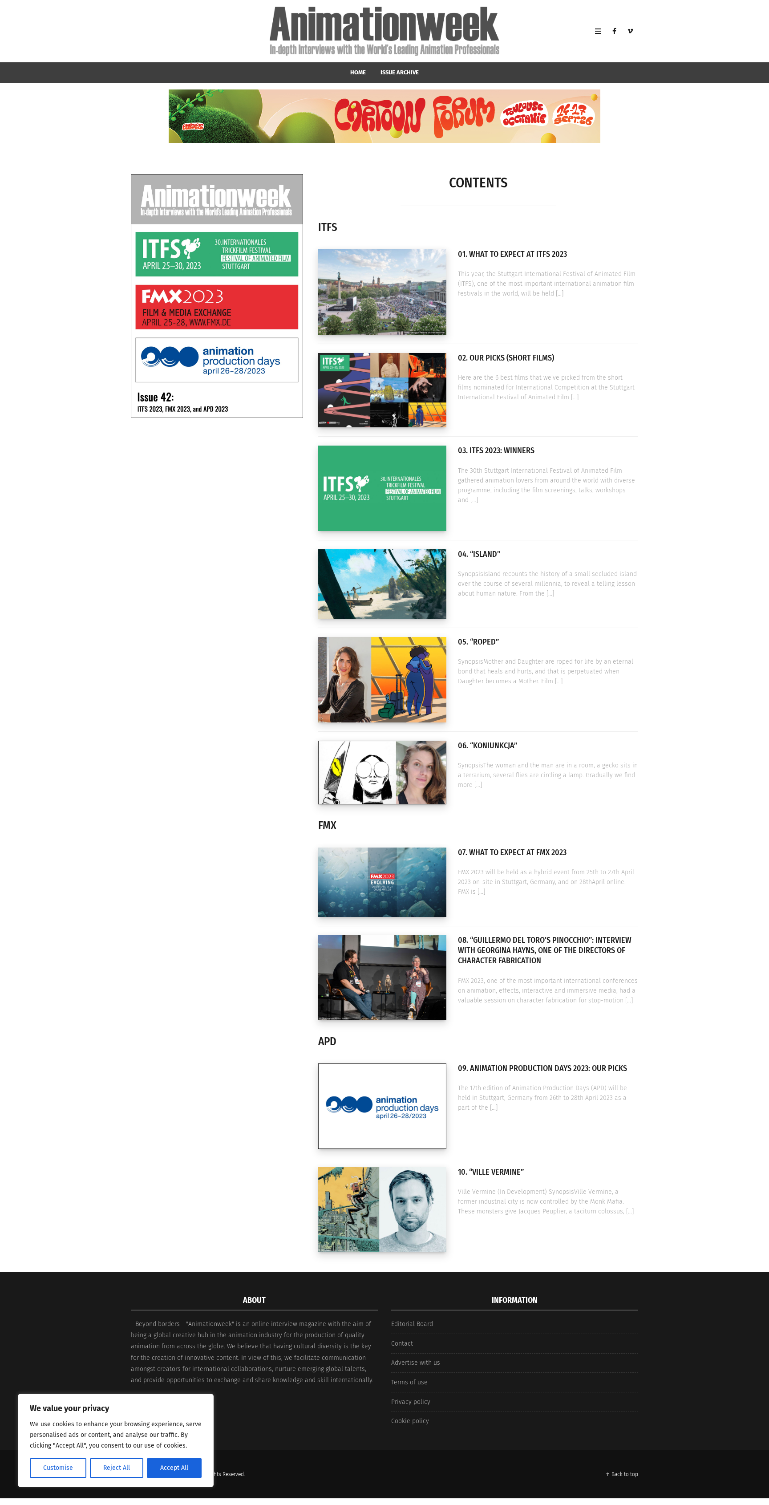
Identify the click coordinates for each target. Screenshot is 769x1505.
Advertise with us (415, 1363)
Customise (58, 1468)
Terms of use (409, 1382)
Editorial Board (412, 1324)
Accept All (174, 1468)
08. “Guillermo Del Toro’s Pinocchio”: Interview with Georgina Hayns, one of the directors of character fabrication (544, 950)
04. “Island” (479, 554)
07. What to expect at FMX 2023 (512, 852)
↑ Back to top (621, 1474)
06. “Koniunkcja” (487, 745)
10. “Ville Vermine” (491, 1172)
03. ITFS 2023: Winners (496, 450)
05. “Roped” (478, 642)
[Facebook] (614, 31)
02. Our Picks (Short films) (506, 358)
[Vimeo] (630, 31)
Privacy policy (410, 1402)
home (358, 72)
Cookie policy (410, 1421)
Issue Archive (399, 72)
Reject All (116, 1468)
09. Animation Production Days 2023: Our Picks (542, 1068)
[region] (116, 1440)
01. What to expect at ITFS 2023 (512, 254)
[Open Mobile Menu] (598, 31)
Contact (402, 1343)
